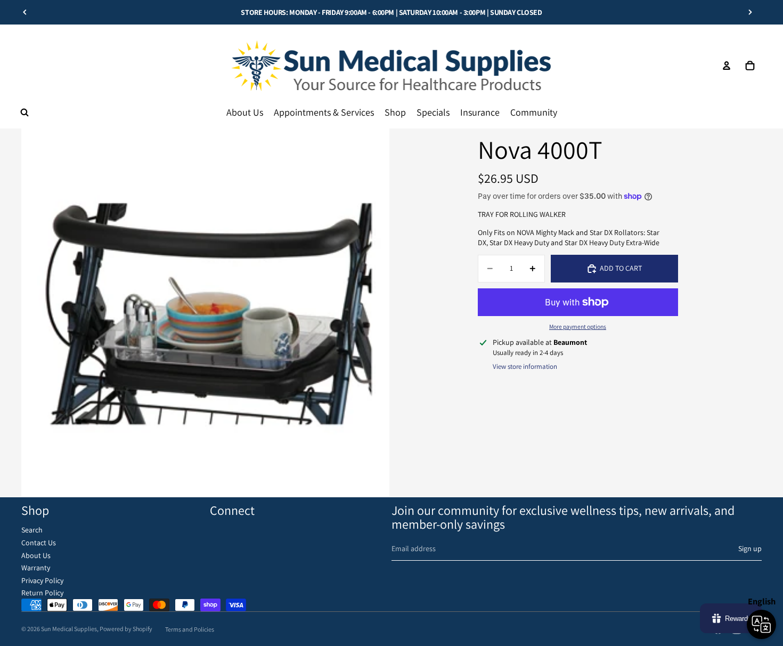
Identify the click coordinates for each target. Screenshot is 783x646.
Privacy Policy (42, 580)
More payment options (577, 326)
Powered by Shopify (126, 629)
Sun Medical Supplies (69, 629)
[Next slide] (750, 12)
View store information (525, 366)
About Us (36, 555)
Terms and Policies (189, 629)
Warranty (35, 567)
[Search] (24, 112)
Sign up (750, 548)
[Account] (726, 65)
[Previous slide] (25, 12)
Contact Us (38, 542)
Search (32, 530)
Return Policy (42, 592)
